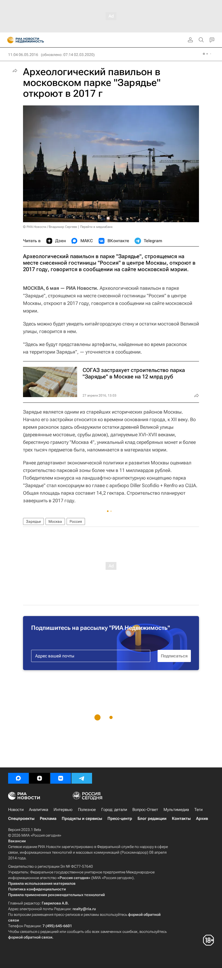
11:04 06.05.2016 (23, 54)
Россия (76, 521)
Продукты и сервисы (82, 818)
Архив (202, 818)
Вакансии (17, 841)
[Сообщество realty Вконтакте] (60, 778)
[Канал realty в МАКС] (18, 778)
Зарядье (33, 521)
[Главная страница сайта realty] (35, 40)
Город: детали (114, 809)
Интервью (63, 809)
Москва (55, 521)
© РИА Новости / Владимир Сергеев (50, 227)
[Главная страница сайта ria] (9, 40)
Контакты (181, 818)
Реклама (48, 818)
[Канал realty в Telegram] (81, 778)
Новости (16, 809)
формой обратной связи (30, 937)
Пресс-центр (119, 818)
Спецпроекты (21, 818)
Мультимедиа (176, 809)
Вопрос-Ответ (145, 809)
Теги (198, 809)
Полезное (87, 809)
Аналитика (38, 809)
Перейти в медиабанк (96, 227)
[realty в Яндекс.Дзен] (39, 778)
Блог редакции (152, 818)
